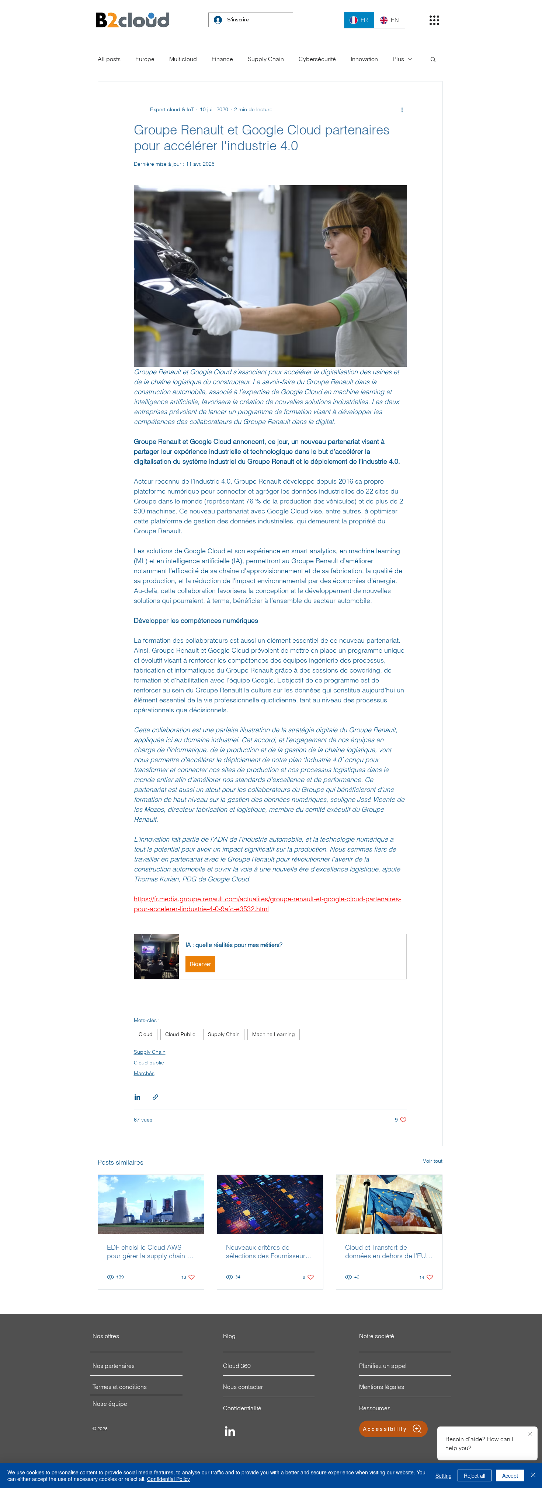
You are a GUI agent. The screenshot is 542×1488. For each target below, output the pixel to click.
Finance (222, 59)
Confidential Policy (168, 1478)
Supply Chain (266, 59)
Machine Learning (273, 1034)
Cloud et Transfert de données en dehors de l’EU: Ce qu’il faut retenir (386, 1251)
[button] (434, 20)
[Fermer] (533, 1475)
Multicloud (183, 59)
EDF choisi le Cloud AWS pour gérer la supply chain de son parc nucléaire (151, 1251)
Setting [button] (443, 1475)
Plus (398, 59)
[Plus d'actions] (402, 109)
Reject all (474, 1475)
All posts (109, 59)
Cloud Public (180, 1034)
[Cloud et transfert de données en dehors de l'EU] (389, 1204)
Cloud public (149, 1062)
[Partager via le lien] (155, 1097)
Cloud (146, 1034)
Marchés (144, 1073)
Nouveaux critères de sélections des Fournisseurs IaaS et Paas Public (267, 1251)
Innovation (364, 59)
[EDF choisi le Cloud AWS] (151, 1204)
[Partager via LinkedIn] (137, 1097)
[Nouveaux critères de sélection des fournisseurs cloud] (270, 1204)
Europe (144, 59)
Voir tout (432, 1161)
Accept (510, 1475)
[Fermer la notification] (530, 1434)
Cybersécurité (317, 59)
